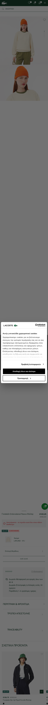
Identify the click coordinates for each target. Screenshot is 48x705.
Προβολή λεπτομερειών (31, 364)
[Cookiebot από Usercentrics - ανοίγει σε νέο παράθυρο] (35, 325)
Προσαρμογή (22, 378)
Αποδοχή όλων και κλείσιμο (24, 371)
